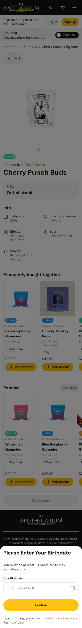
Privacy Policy (61, 618)
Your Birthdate (13, 578)
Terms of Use (13, 622)
